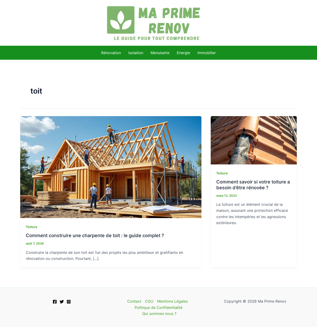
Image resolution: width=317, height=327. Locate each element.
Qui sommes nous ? (159, 313)
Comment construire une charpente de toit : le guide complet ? (95, 235)
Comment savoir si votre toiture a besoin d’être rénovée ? (253, 184)
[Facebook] (55, 302)
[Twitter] (62, 302)
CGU (149, 301)
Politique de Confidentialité (158, 307)
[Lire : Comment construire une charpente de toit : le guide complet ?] (110, 166)
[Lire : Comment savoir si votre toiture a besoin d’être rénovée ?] (254, 139)
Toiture (31, 227)
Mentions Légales (172, 301)
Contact (134, 301)
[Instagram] (69, 302)
